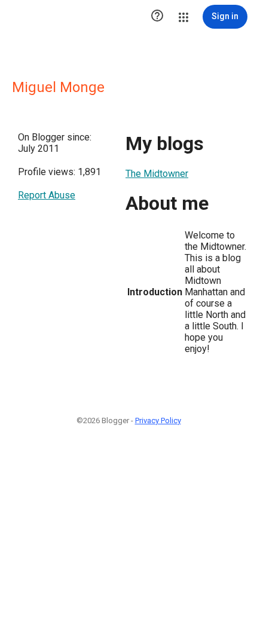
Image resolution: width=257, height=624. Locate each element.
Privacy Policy (158, 420)
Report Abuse (46, 195)
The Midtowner (157, 173)
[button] (157, 16)
